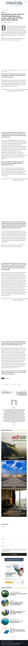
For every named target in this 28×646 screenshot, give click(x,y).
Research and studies (14, 482)
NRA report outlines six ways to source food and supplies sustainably (17, 612)
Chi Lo (6, 22)
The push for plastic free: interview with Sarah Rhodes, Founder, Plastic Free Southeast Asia (21, 394)
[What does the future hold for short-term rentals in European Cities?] (5, 630)
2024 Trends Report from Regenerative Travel (16, 622)
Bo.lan (12, 30)
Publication (12, 628)
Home (2, 9)
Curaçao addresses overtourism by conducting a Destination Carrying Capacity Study (14, 486)
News (14, 455)
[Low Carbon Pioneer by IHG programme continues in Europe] (14, 503)
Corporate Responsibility (15, 592)
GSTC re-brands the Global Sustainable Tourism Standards (14, 458)
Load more (14, 636)
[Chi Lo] (2, 22)
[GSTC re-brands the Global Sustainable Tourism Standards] (14, 446)
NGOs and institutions (14, 619)
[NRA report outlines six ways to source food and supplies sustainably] (5, 612)
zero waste (7, 378)
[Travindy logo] (14, 3)
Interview (6, 9)
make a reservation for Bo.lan (17, 372)
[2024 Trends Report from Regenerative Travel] (5, 621)
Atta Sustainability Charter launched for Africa (7, 393)
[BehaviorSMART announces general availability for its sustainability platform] (5, 603)
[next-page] (4, 519)
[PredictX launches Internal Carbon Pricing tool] (5, 594)
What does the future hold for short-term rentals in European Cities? (17, 631)
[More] (19, 384)
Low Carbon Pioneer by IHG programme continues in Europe (14, 514)
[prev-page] (2, 519)
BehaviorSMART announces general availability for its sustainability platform (16, 603)
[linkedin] (14, 424)
